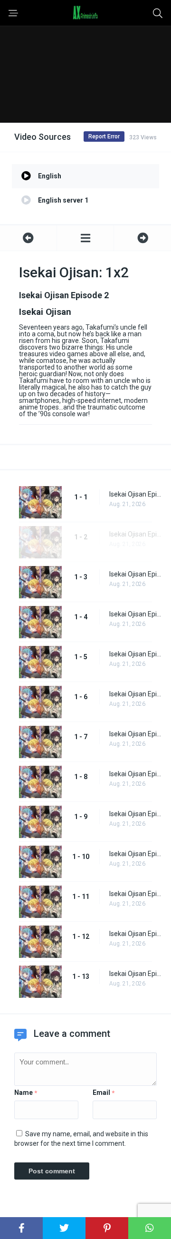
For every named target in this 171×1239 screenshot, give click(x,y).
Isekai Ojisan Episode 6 (135, 694)
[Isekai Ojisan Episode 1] (28, 238)
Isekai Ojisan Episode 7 (135, 734)
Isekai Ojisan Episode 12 (135, 933)
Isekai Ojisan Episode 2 (135, 534)
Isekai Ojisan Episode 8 (135, 774)
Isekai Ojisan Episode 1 (135, 494)
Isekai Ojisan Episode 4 (135, 614)
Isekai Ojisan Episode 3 (135, 574)
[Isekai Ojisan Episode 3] (142, 238)
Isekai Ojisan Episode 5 (135, 654)
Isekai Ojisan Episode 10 (135, 854)
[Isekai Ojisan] (85, 238)
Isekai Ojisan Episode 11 (135, 894)
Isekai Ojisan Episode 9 (135, 814)
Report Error (104, 136)
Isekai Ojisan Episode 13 (135, 973)
